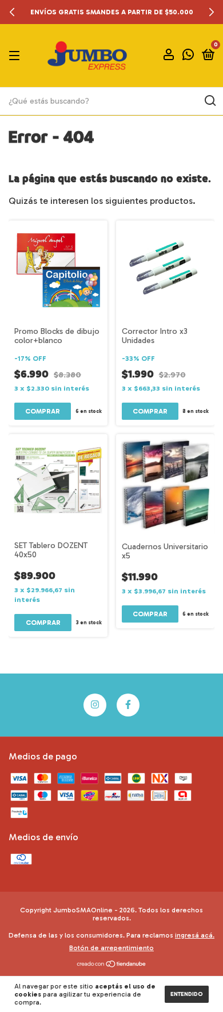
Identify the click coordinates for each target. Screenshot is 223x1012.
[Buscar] (209, 100)
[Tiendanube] (112, 964)
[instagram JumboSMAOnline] (94, 705)
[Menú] (16, 55)
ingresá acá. (194, 935)
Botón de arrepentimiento (111, 948)
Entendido (186, 994)
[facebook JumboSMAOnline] (128, 705)
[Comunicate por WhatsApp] (188, 56)
